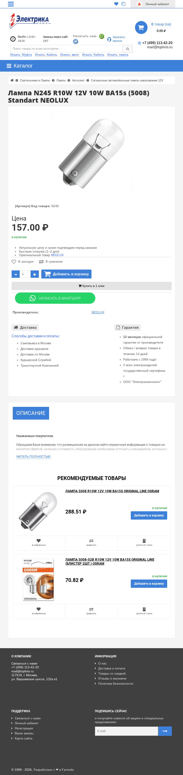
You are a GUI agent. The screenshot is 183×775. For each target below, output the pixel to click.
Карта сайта (23, 738)
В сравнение (54, 261)
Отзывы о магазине (112, 678)
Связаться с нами (28, 718)
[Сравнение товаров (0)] (123, 4)
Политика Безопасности (115, 683)
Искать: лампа (117, 54)
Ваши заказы (24, 733)
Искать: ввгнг (69, 54)
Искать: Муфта (21, 54)
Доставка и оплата (111, 668)
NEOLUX (57, 255)
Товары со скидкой (112, 673)
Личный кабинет (26, 723)
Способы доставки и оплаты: (36, 336)
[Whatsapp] (55, 298)
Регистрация (24, 728)
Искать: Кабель (46, 54)
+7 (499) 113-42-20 (157, 43)
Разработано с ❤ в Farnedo (53, 769)
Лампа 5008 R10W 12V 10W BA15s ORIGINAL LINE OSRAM (112, 491)
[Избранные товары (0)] (116, 4)
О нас (102, 663)
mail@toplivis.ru (160, 47)
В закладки (25, 261)
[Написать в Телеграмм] (75, 41)
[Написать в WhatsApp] (101, 36)
